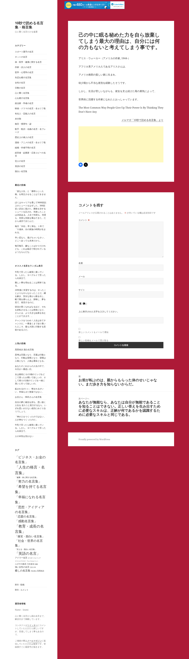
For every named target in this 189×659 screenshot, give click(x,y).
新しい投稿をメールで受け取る (94, 340)
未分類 (18, 118)
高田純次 (40, 571)
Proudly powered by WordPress (94, 439)
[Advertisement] (121, 144)
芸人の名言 (20, 161)
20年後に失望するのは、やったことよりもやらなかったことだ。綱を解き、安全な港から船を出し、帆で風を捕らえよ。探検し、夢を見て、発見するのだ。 (30, 296)
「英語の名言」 (27, 553)
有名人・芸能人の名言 (25, 113)
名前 (81, 263)
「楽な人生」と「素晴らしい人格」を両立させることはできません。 (30, 194)
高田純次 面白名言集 (24, 349)
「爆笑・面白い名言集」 (30, 536)
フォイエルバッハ (32, 561)
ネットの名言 (21, 56)
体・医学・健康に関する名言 (28, 62)
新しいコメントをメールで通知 (94, 332)
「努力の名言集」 (28, 481)
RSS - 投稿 (19, 584)
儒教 (36, 564)
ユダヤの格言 (20, 564)
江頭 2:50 (33, 567)
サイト (82, 289)
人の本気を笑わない (24, 436)
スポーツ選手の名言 (24, 51)
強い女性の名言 (22, 566)
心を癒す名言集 (22, 98)
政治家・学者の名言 (24, 103)
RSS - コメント (22, 589)
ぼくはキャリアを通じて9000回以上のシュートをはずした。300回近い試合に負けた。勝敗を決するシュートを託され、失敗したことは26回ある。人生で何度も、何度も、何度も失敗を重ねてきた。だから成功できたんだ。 (30, 211)
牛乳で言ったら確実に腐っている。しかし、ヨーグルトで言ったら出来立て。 (30, 275)
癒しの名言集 (22, 570)
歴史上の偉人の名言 (24, 137)
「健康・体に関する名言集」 (26, 477)
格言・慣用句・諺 (23, 123)
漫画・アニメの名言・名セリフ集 (30, 142)
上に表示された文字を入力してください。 (99, 311)
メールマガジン (34, 640)
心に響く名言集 (22, 93)
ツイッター (32, 625)
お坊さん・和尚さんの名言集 (28, 397)
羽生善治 (34, 571)
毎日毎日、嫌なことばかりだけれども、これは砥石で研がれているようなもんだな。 (30, 248)
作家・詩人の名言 (23, 67)
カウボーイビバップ (34, 558)
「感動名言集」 (26, 521)
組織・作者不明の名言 (25, 147)
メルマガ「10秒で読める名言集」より (142, 120)
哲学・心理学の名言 (24, 72)
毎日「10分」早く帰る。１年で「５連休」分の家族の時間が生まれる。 (30, 229)
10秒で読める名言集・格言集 (29, 24)
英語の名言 (20, 166)
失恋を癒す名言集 (23, 77)
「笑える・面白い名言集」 (26, 549)
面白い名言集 (21, 171)
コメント (84, 220)
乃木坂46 (30, 564)
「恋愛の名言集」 (26, 516)
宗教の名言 (20, 87)
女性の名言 (20, 82)
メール (82, 276)
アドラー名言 (21, 557)
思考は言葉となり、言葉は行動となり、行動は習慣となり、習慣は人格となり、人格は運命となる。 (30, 357)
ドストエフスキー (20, 561)
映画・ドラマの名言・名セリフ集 (30, 108)
